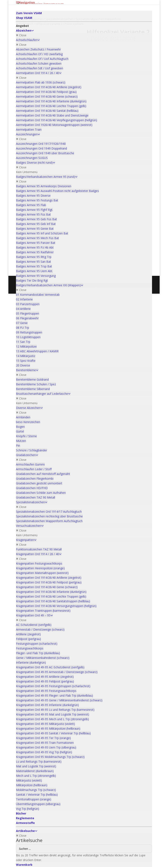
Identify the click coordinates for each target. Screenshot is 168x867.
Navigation (26, 2)
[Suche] (148, 849)
